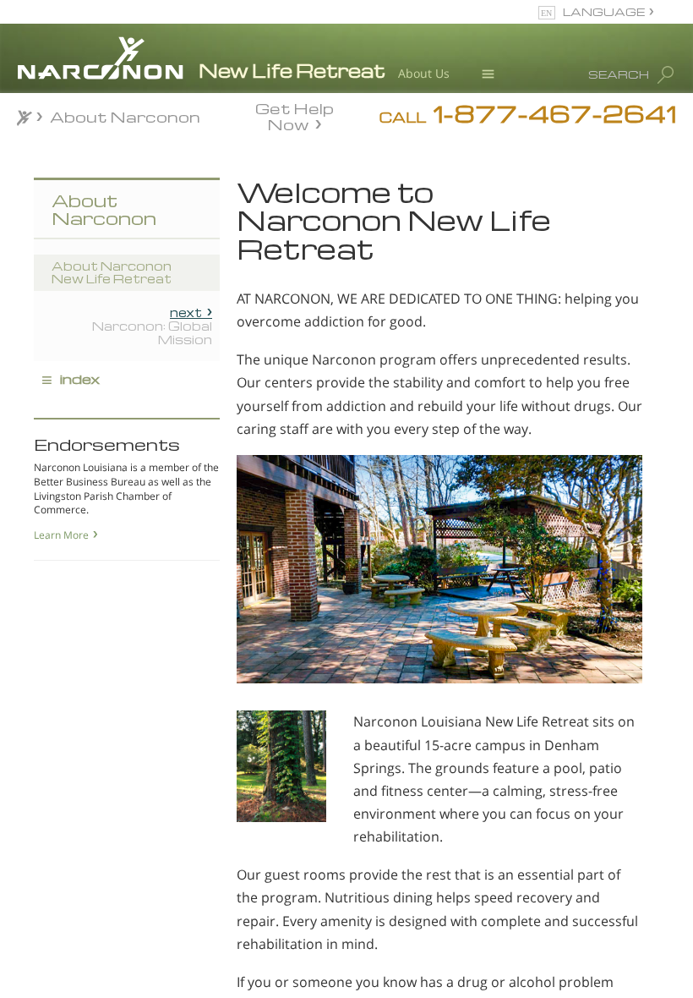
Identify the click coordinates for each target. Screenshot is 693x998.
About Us (424, 73)
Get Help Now (294, 115)
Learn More (61, 535)
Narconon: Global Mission (152, 325)
